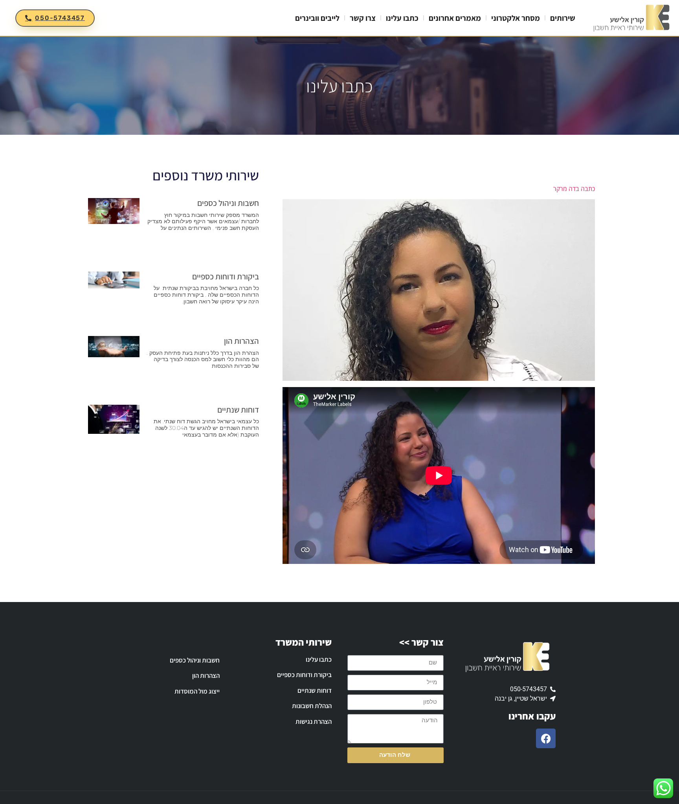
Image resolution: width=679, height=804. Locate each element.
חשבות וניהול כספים (228, 203)
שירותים (562, 18)
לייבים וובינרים (317, 18)
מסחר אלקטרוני (515, 18)
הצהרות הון (241, 341)
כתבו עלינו (402, 18)
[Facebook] (546, 738)
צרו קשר (363, 18)
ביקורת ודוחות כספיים (225, 276)
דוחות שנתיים (238, 409)
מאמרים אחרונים (455, 18)
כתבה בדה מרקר (574, 188)
